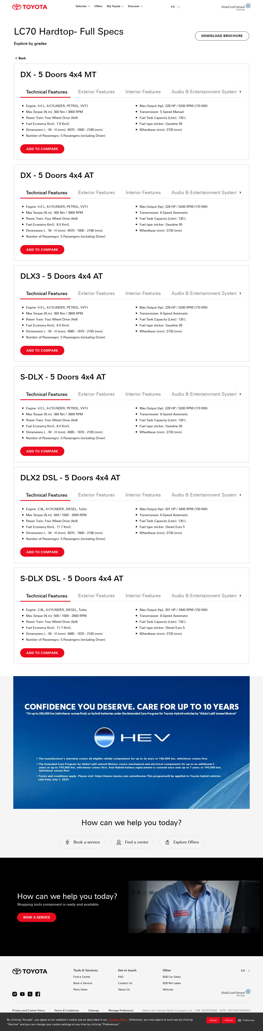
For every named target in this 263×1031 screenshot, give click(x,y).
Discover (133, 6)
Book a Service (82, 983)
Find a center (136, 842)
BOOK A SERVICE (36, 917)
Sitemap (93, 1010)
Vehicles (81, 6)
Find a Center (81, 976)
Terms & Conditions (66, 1010)
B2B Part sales (172, 983)
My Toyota (113, 6)
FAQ (120, 976)
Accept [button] (213, 1020)
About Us (124, 989)
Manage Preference (120, 1010)
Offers (98, 6)
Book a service (87, 842)
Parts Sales (80, 989)
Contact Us (125, 983)
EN (173, 6)
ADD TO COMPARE (42, 149)
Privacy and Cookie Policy (28, 1010)
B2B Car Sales (172, 976)
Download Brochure (222, 36)
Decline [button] (229, 1020)
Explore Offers (186, 842)
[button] (246, 1020)
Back (22, 58)
